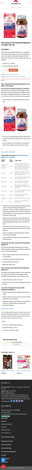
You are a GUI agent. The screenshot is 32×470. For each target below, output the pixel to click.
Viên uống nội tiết (14, 74)
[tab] (16, 80)
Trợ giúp (3, 455)
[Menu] (2, 2)
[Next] (31, 367)
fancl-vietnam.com (6, 433)
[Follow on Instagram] (14, 401)
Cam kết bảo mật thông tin (8, 451)
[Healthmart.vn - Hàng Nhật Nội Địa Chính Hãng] (16, 2)
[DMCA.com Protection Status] (5, 416)
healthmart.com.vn (5, 430)
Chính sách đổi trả (6, 444)
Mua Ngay (13, 70)
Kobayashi (19, 7)
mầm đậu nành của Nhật (7, 308)
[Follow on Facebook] (11, 401)
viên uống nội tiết (22, 76)
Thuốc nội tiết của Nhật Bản (8, 152)
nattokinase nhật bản (6, 424)
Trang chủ (12, 7)
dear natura (4, 427)
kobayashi (7, 76)
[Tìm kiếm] (30, 2)
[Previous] (1, 367)
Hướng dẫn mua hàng (7, 441)
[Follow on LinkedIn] (22, 401)
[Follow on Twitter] (17, 401)
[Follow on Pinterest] (19, 401)
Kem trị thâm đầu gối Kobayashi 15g (24, 371)
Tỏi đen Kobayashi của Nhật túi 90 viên (8, 371)
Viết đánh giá (16, 344)
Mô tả (2, 80)
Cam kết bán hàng (6, 448)
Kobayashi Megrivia (14, 76)
